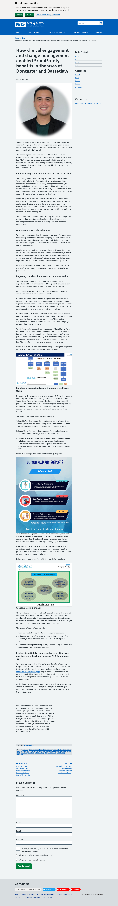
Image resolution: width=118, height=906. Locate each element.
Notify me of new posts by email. (31, 860)
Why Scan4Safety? (34, 32)
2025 (77, 59)
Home (18, 32)
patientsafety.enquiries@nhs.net (88, 103)
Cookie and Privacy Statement (48, 15)
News (23, 38)
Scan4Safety (61, 753)
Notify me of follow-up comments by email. (35, 855)
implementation (39, 751)
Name (19, 822)
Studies (30, 745)
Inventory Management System (60, 751)
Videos (77, 84)
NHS (18, 753)
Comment (21, 795)
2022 (77, 65)
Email (19, 831)
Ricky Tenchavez (50, 753)
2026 (77, 56)
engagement (25, 751)
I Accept (19, 15)
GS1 (32, 751)
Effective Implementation (56, 32)
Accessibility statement (32, 897)
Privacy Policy (47, 897)
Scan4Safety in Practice (80, 32)
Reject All (29, 15)
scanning (20, 754)
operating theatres (27, 753)
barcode (25, 750)
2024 (77, 62)
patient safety (39, 753)
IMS (47, 751)
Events (77, 75)
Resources (98, 32)
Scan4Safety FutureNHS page (28, 672)
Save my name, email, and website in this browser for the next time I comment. (44, 850)
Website (19, 839)
